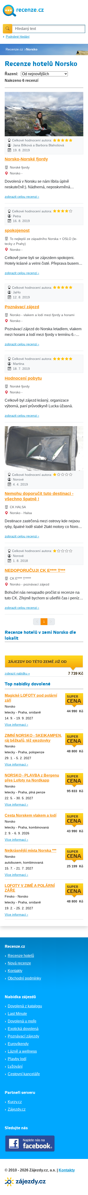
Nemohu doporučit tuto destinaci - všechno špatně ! (39, 496)
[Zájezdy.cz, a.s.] (26, 1181)
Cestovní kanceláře (24, 1074)
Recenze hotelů (21, 956)
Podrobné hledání (18, 36)
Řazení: (11, 74)
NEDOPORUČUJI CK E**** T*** (35, 570)
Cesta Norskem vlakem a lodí (30, 815)
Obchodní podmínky (24, 978)
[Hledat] (7, 28)
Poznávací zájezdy (23, 1036)
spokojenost (17, 230)
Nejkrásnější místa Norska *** (30, 851)
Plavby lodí (17, 1059)
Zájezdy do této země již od (37, 662)
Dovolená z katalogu (25, 1006)
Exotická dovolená (23, 1029)
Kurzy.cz (15, 1102)
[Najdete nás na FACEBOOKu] (30, 1143)
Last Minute (17, 1014)
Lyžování (15, 1066)
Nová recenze (19, 963)
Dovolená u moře (22, 1021)
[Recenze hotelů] (23, 10)
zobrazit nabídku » (17, 673)
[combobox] (48, 29)
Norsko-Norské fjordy (26, 159)
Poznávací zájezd (22, 307)
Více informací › (16, 724)
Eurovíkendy (18, 1044)
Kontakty (15, 971)
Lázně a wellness (22, 1051)
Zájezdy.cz (17, 1109)
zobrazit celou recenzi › (22, 196)
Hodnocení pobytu (23, 378)
